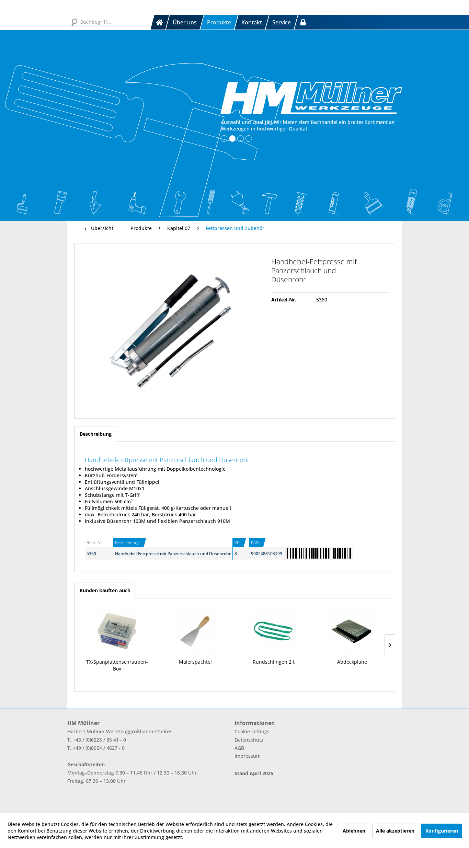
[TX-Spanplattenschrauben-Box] (117, 631)
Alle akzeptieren (395, 830)
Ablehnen (354, 830)
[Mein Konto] (303, 22)
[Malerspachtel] (195, 631)
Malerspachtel (195, 661)
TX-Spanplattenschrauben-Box (117, 665)
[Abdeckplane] (352, 631)
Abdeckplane (352, 661)
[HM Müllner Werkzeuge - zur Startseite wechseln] (311, 98)
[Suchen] (74, 22)
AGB (239, 748)
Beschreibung (96, 434)
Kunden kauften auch (105, 590)
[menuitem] (160, 22)
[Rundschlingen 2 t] (274, 631)
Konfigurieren (441, 830)
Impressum (248, 756)
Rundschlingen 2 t (274, 661)
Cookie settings (252, 731)
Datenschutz (249, 739)
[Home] (160, 22)
